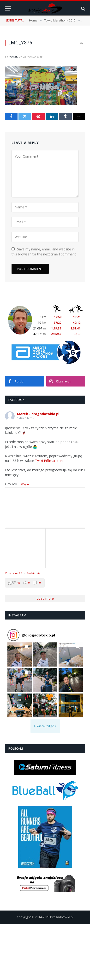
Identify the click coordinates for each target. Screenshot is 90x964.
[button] (19, 654)
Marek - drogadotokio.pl (38, 414)
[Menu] (8, 8)
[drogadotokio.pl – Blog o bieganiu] (45, 8)
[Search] (82, 8)
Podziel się (33, 573)
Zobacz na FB (13, 573)
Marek (13, 56)
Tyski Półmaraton (49, 460)
